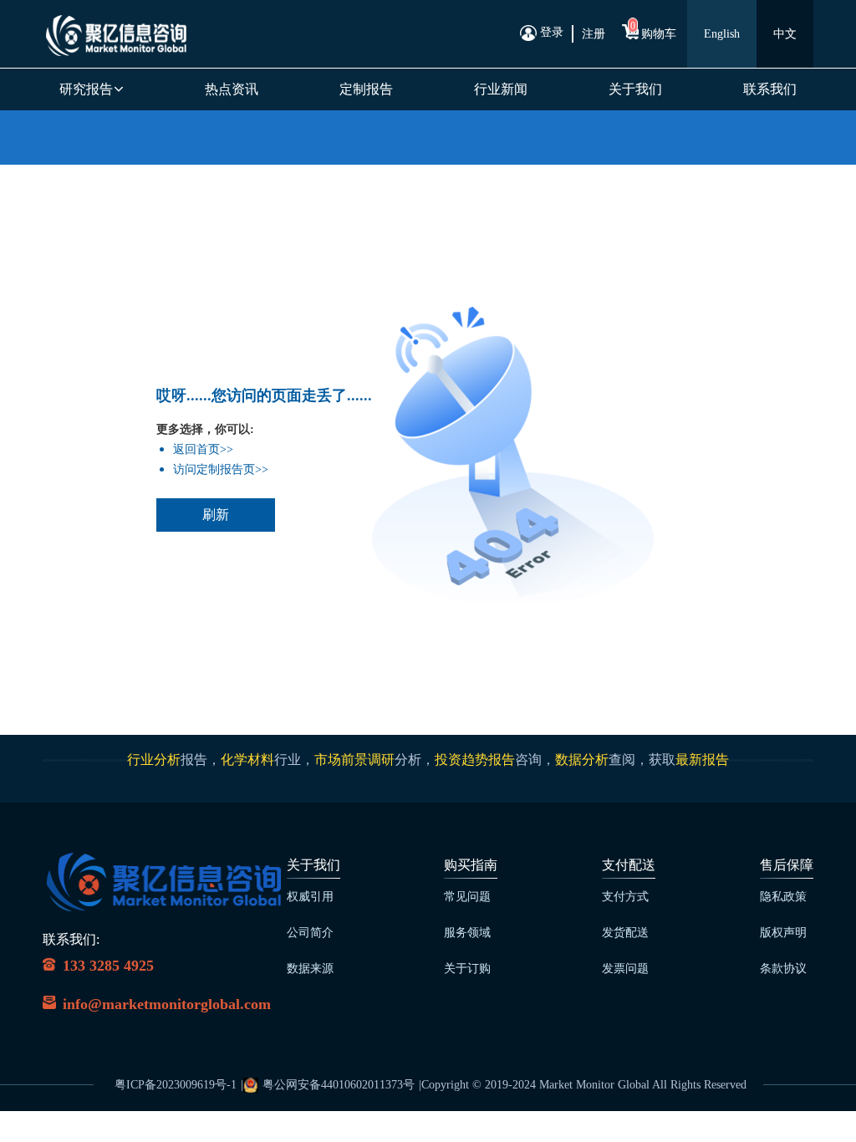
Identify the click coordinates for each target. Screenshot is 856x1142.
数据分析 (582, 759)
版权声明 (783, 932)
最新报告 (702, 759)
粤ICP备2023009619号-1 (176, 1084)
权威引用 (310, 896)
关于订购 (467, 968)
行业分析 (154, 759)
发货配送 (625, 932)
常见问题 (467, 896)
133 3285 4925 (108, 965)
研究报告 (87, 89)
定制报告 (366, 89)
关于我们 (635, 89)
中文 (785, 34)
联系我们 (770, 89)
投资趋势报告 (475, 759)
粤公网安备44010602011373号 (338, 1084)
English (722, 34)
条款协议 (783, 968)
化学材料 (247, 759)
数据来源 (310, 968)
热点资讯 (231, 89)
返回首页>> (203, 449)
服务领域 (467, 932)
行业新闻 (500, 89)
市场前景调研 (354, 759)
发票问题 (625, 968)
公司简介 (310, 932)
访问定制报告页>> (220, 469)
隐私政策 (783, 896)
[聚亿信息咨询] (116, 34)
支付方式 (625, 896)
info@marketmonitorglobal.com (167, 1004)
